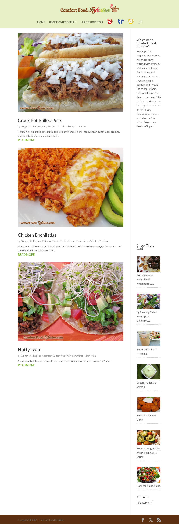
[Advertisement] (149, 186)
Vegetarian (90, 355)
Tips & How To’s (92, 22)
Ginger (24, 126)
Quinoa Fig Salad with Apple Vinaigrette (147, 316)
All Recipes (35, 126)
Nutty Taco (29, 349)
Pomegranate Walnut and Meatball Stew (145, 279)
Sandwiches (80, 126)
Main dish (62, 126)
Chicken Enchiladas (37, 235)
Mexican (104, 241)
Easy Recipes (49, 126)
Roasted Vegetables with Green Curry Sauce (149, 452)
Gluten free (82, 241)
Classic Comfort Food (63, 241)
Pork (70, 126)
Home (41, 22)
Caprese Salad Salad (148, 485)
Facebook (142, 113)
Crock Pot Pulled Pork (40, 120)
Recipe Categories (61, 22)
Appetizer (47, 355)
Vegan (80, 355)
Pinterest (145, 109)
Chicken (46, 241)
